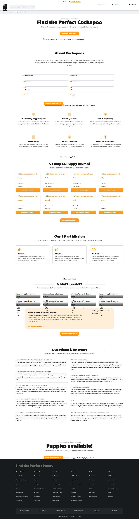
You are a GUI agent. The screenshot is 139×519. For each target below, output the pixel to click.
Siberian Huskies (112, 480)
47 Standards (78, 511)
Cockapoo (17, 12)
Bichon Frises (19, 500)
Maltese (73, 488)
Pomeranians (92, 475)
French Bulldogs (56, 484)
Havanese (73, 471)
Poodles (91, 484)
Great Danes (55, 500)
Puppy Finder (101, 4)
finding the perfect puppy (32, 260)
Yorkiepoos (110, 496)
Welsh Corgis (111, 484)
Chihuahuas (37, 496)
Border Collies (37, 471)
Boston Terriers (37, 475)
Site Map (72, 516)
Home (4, 12)
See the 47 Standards (35, 326)
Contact (114, 511)
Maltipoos (73, 492)
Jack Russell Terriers (75, 475)
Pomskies (91, 480)
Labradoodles (74, 480)
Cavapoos (36, 492)
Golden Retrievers (57, 492)
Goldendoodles (56, 496)
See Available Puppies (69, 33)
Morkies (91, 471)
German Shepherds (57, 488)
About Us (43, 511)
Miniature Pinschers (76, 496)
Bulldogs (36, 484)
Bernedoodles (19, 492)
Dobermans (55, 480)
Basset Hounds (19, 484)
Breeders (96, 511)
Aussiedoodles (19, 475)
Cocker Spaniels (56, 471)
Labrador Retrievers (76, 484)
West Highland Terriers (113, 488)
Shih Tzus (110, 475)
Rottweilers (92, 492)
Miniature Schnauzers (76, 500)
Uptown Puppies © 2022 (63, 516)
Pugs (90, 488)
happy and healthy (74, 256)
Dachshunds (55, 475)
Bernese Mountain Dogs (22, 496)
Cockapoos (37, 500)
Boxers (35, 480)
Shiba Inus (110, 471)
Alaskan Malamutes (20, 471)
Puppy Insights (132, 4)
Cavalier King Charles (39, 488)
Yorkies (109, 492)
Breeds (10, 12)
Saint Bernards (93, 496)
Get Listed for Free (76, 1)
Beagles (18, 488)
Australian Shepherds (21, 480)
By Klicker (79, 516)
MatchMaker (60, 511)
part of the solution (109, 260)
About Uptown (116, 4)
